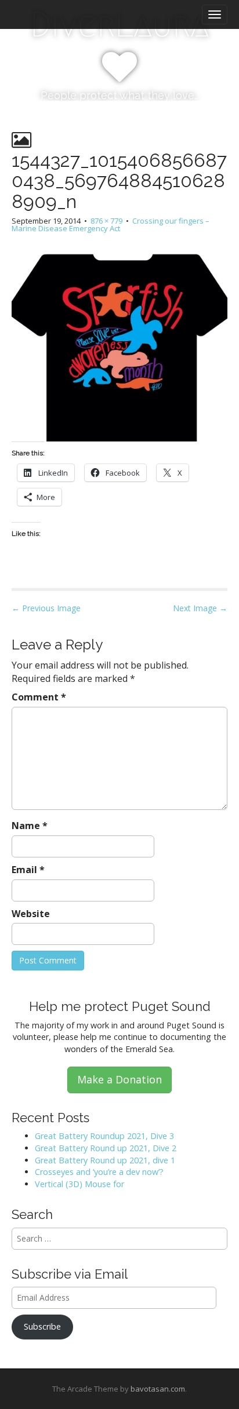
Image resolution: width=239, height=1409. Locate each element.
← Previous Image (46, 608)
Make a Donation (119, 1079)
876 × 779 (106, 221)
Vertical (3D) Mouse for (79, 1183)
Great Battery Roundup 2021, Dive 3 (104, 1135)
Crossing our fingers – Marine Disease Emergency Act (110, 224)
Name (30, 825)
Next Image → (200, 608)
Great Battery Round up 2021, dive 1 (105, 1160)
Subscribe (42, 1326)
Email (28, 869)
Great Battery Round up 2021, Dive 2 (105, 1148)
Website (31, 913)
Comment (39, 697)
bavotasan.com (158, 1389)
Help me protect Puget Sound (120, 1006)
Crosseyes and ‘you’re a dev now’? (99, 1171)
